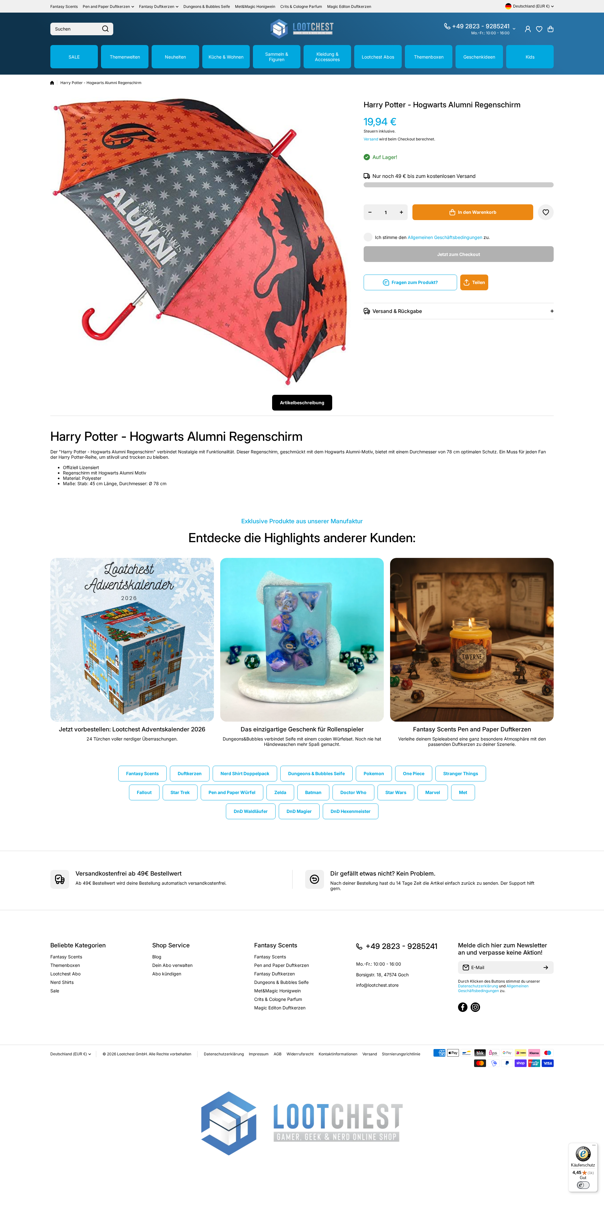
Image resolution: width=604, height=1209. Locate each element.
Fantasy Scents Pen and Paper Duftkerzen (472, 729)
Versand (371, 139)
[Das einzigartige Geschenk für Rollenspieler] (302, 640)
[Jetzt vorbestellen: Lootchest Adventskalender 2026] (132, 640)
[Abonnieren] (546, 967)
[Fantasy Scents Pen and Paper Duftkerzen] (472, 640)
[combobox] (81, 29)
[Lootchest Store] (302, 29)
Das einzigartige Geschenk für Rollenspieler (302, 729)
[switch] (583, 1185)
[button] (550, 29)
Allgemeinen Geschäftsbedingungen (445, 237)
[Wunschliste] (539, 29)
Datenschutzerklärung (478, 986)
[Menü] (594, 1146)
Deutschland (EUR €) (68, 1054)
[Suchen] (105, 29)
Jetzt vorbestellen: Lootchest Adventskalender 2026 (132, 729)
